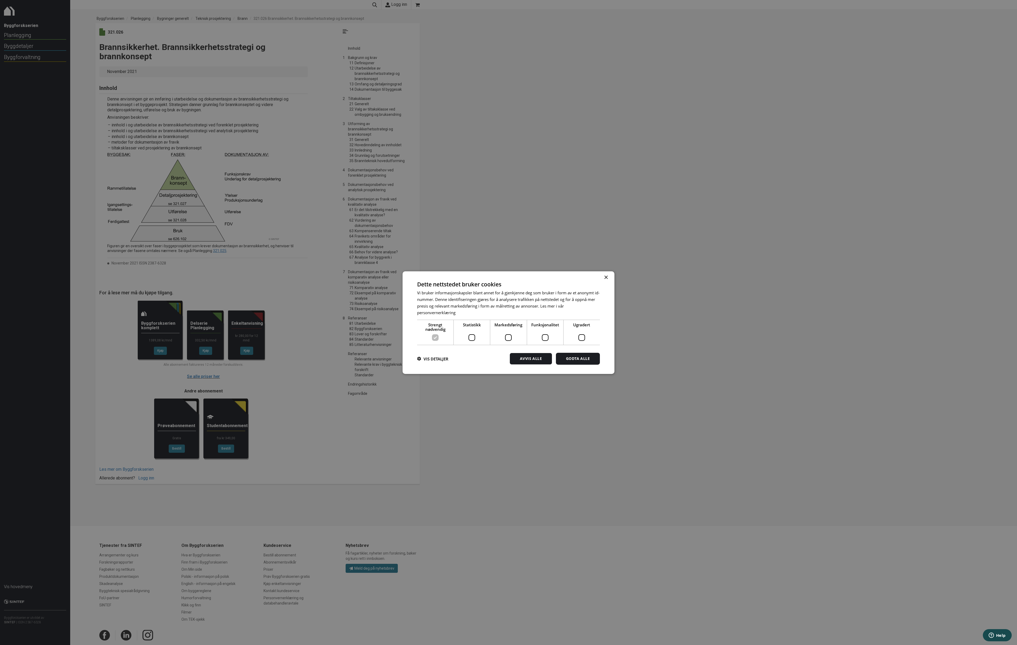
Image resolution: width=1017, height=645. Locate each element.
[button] (432, 359)
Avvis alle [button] (531, 358)
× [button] (606, 277)
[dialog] (508, 322)
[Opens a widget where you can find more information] (997, 635)
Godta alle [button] (578, 358)
